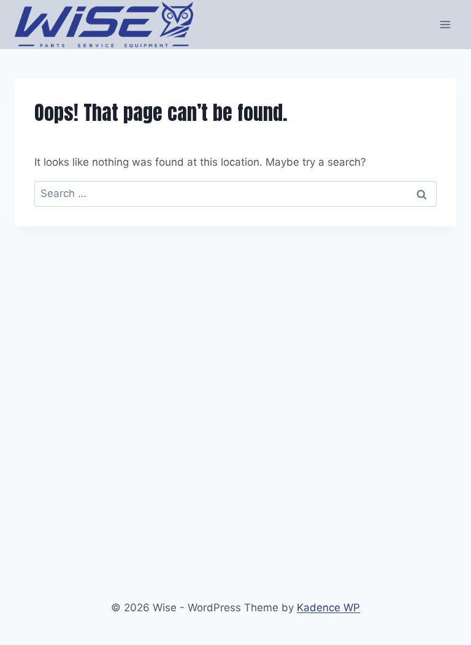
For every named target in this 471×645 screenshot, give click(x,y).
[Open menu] (445, 24)
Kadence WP (328, 607)
